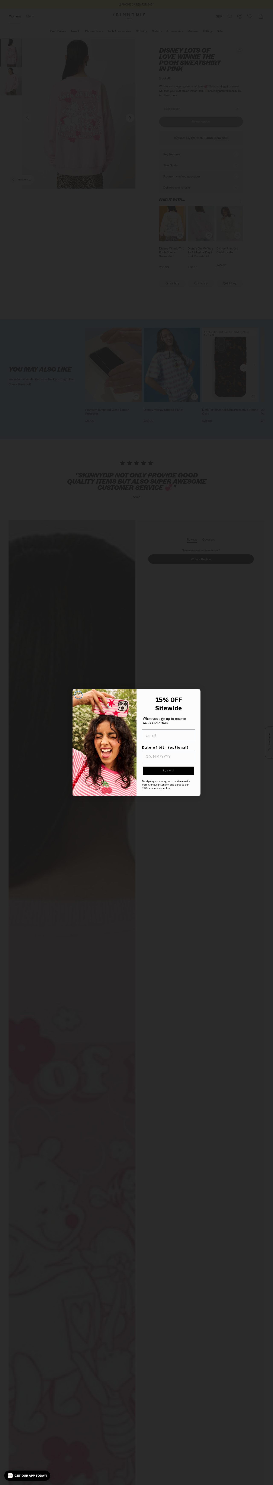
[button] (27, 1476)
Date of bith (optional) (165, 747)
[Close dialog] (78, 695)
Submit (168, 771)
